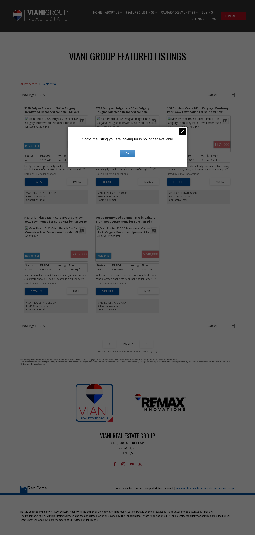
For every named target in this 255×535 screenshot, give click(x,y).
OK (127, 153)
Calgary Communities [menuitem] (178, 12)
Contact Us (233, 16)
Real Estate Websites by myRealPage (214, 488)
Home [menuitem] (97, 12)
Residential (49, 84)
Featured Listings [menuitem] (140, 12)
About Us (112, 12)
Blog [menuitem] (212, 19)
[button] (233, 16)
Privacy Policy (183, 488)
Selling (196, 19)
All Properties (28, 84)
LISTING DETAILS (36, 182)
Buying (207, 12)
